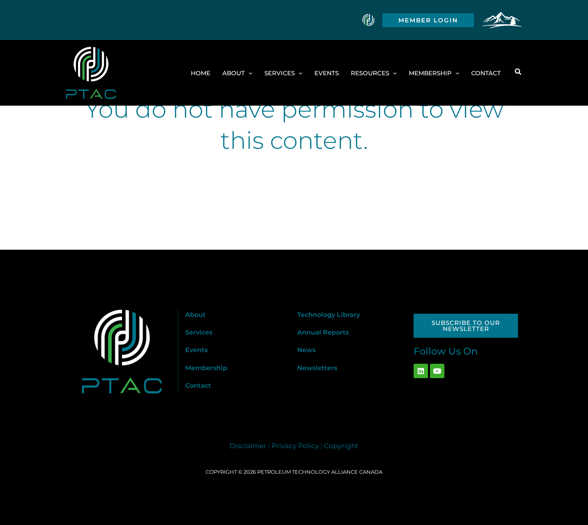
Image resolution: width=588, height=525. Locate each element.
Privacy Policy (295, 446)
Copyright (341, 446)
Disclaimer (248, 446)
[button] (428, 20)
